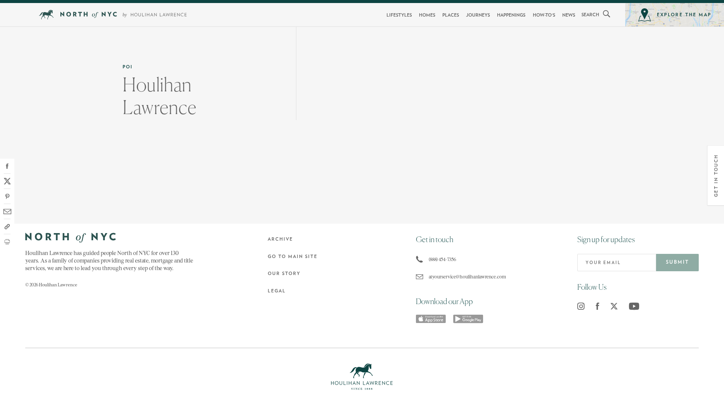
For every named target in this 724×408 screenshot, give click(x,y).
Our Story (284, 273)
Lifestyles (399, 15)
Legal (277, 291)
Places (450, 15)
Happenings (511, 15)
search (590, 14)
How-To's (544, 15)
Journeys (478, 15)
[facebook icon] (597, 306)
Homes (427, 15)
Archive (280, 239)
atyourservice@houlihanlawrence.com (466, 276)
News (568, 15)
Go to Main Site (293, 256)
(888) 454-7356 (442, 259)
